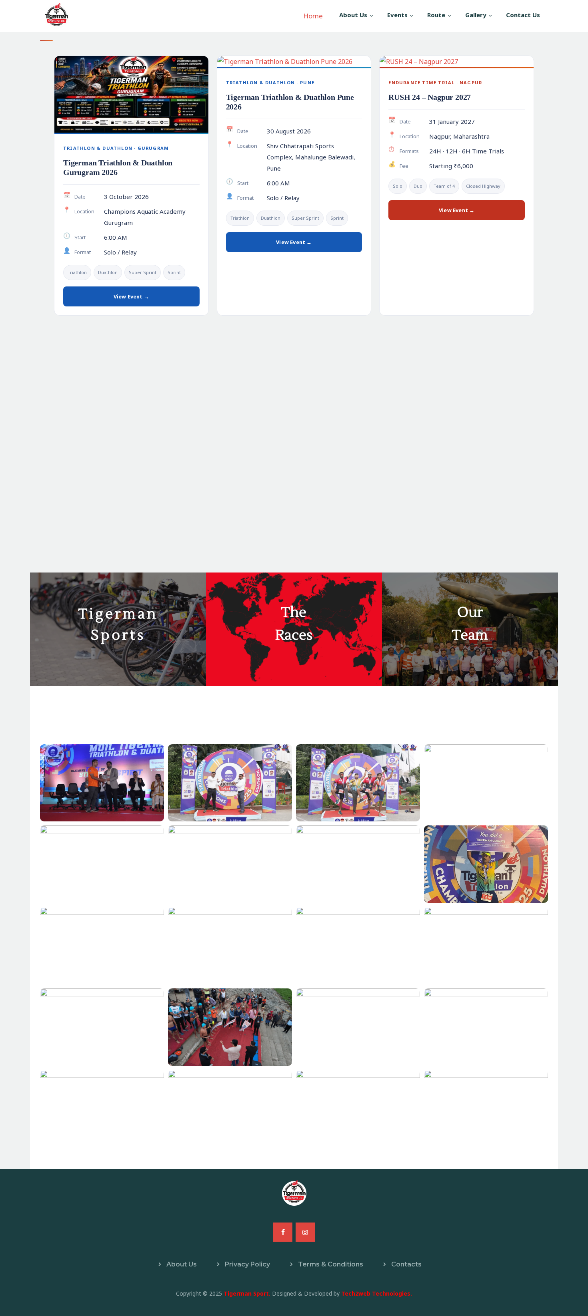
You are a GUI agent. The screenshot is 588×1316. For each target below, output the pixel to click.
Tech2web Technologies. (376, 1293)
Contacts (406, 1264)
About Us (181, 1264)
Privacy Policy (247, 1264)
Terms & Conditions (330, 1264)
